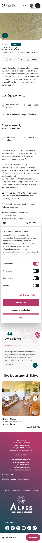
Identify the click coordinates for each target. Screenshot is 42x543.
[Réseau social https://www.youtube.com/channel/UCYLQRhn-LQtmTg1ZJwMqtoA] (24, 528)
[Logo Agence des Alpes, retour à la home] (8, 6)
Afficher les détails (27, 295)
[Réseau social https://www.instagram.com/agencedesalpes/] (13, 528)
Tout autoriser (21, 302)
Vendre (26, 490)
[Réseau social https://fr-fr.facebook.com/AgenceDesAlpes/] (7, 528)
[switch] (36, 271)
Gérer (35, 490)
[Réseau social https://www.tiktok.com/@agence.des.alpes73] (35, 528)
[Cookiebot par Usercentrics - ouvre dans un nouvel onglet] (29, 223)
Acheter (16, 490)
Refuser (21, 318)
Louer (6, 490)
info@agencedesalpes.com (21, 450)
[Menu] (37, 6)
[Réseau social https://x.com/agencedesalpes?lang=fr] (18, 528)
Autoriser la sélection (21, 310)
